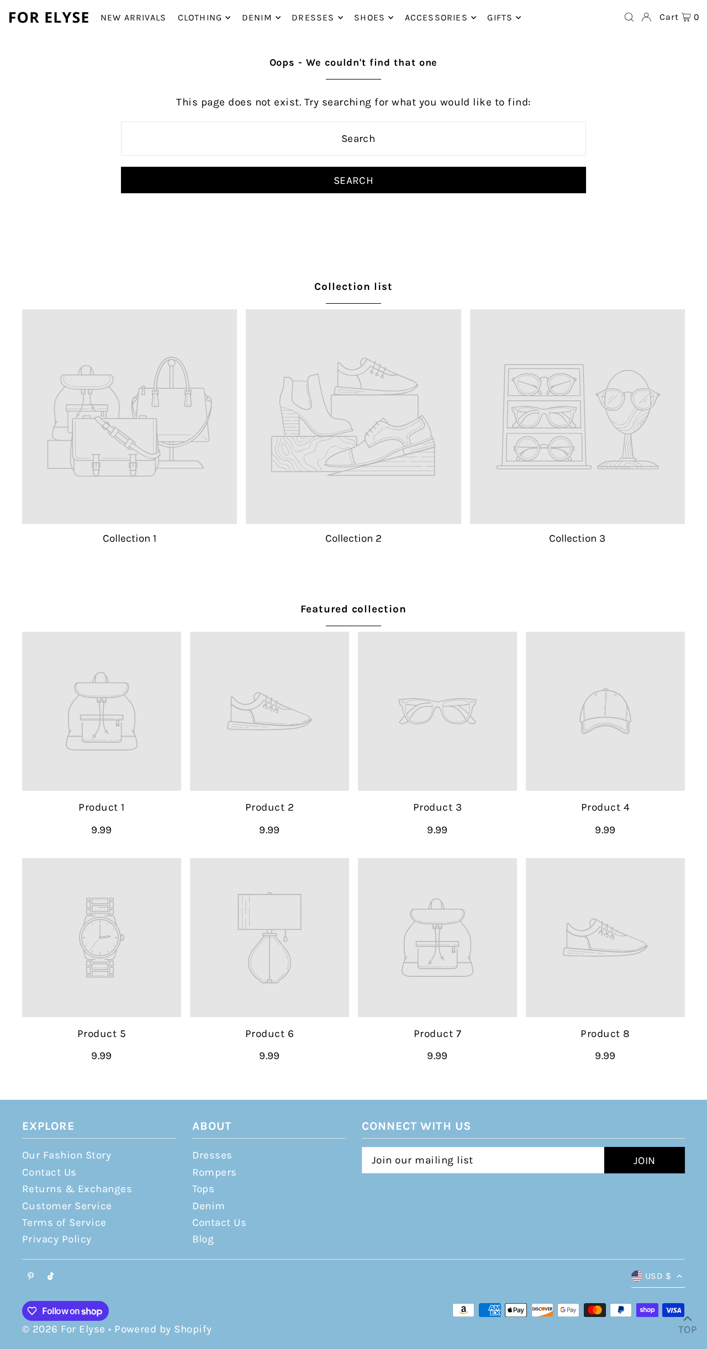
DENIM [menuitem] (257, 17)
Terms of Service (64, 1222)
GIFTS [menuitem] (500, 17)
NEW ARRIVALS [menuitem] (133, 17)
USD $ (658, 1276)
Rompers (214, 1172)
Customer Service (67, 1206)
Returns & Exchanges (77, 1189)
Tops (203, 1189)
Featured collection (353, 609)
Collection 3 (577, 538)
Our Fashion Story (66, 1155)
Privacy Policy (57, 1239)
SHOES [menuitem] (369, 17)
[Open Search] (629, 17)
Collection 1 (129, 538)
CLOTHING (200, 17)
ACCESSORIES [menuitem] (436, 17)
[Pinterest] (31, 1277)
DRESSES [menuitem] (313, 17)
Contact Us (49, 1172)
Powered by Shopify (163, 1329)
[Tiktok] (51, 1277)
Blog (203, 1239)
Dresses (212, 1155)
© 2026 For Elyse (63, 1329)
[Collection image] (129, 416)
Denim (208, 1206)
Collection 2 (353, 538)
